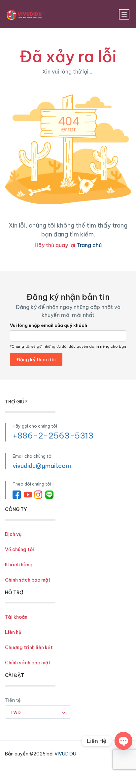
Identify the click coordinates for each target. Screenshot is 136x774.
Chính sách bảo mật (28, 580)
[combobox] (38, 712)
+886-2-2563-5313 (53, 435)
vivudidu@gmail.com (42, 466)
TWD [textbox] (15, 712)
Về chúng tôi (19, 549)
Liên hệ (13, 632)
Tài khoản (16, 617)
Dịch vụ (13, 534)
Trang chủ (89, 245)
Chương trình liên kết (29, 647)
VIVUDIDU (65, 754)
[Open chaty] (123, 741)
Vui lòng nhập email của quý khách (48, 325)
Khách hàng (19, 565)
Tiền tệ (13, 700)
